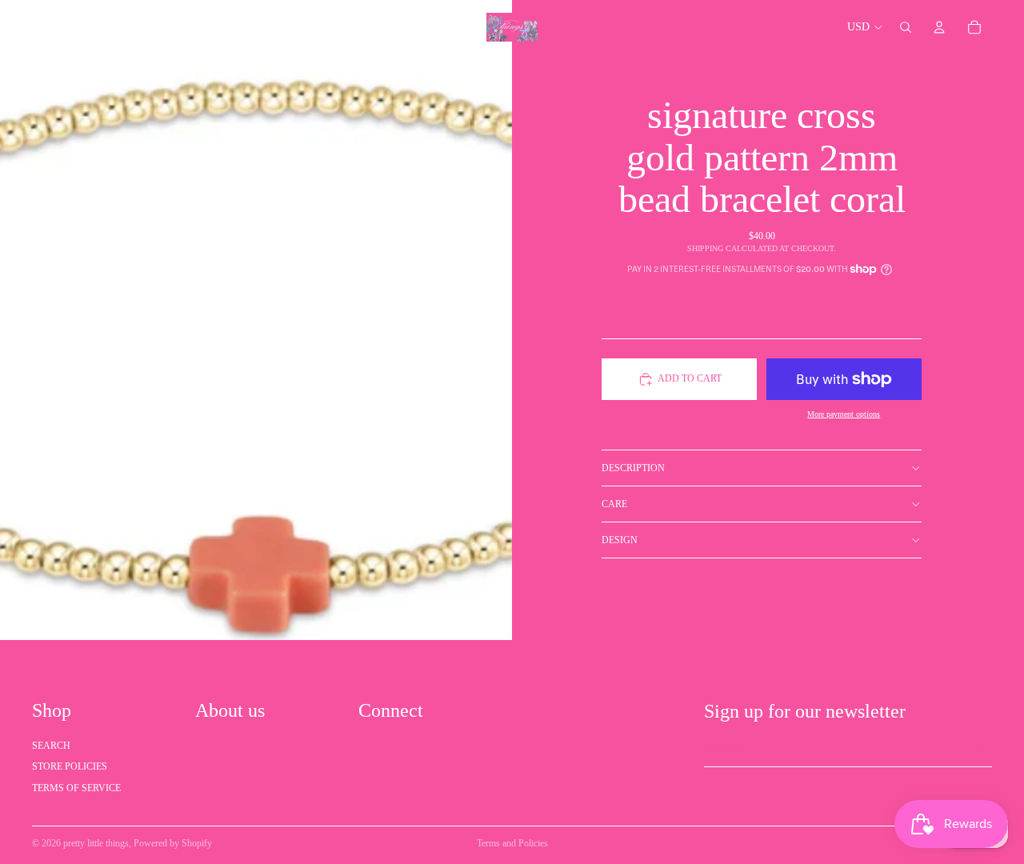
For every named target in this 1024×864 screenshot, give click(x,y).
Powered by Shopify (173, 843)
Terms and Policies (512, 843)
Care (614, 504)
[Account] (939, 27)
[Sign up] (975, 749)
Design (620, 540)
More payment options (843, 414)
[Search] (905, 27)
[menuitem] (427, 27)
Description (633, 468)
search (51, 745)
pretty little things (96, 843)
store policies (69, 766)
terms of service (76, 788)
